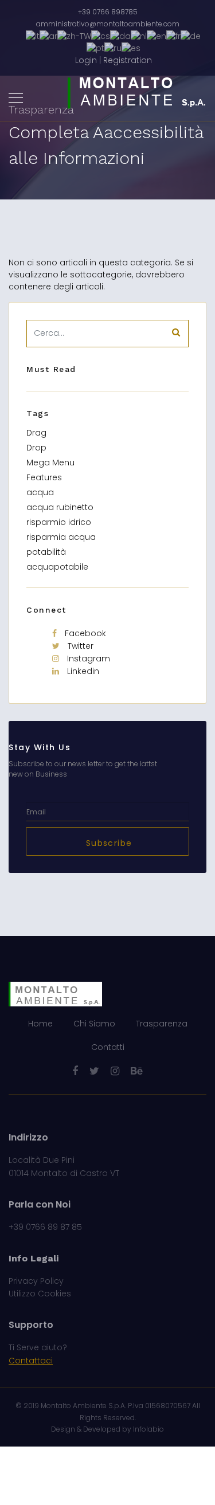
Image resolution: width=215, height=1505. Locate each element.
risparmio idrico (58, 522)
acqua (40, 492)
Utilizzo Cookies (40, 1293)
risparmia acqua (61, 537)
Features (44, 477)
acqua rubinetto (59, 507)
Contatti (107, 1047)
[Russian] (113, 48)
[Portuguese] (95, 48)
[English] (156, 35)
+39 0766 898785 (108, 12)
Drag (36, 432)
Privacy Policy (36, 1281)
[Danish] (120, 35)
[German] (191, 35)
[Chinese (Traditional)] (74, 35)
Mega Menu (50, 462)
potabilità (46, 552)
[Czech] (100, 35)
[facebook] (75, 1071)
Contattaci (31, 1360)
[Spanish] (131, 48)
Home (40, 1023)
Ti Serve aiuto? (38, 1347)
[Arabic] (48, 35)
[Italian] (33, 35)
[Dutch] (139, 35)
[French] (173, 35)
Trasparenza (161, 1023)
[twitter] (94, 1071)
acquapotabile (57, 567)
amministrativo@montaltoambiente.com (107, 24)
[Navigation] (16, 99)
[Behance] (137, 1071)
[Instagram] (115, 1071)
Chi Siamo (94, 1023)
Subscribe (107, 843)
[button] (113, 60)
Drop (36, 447)
